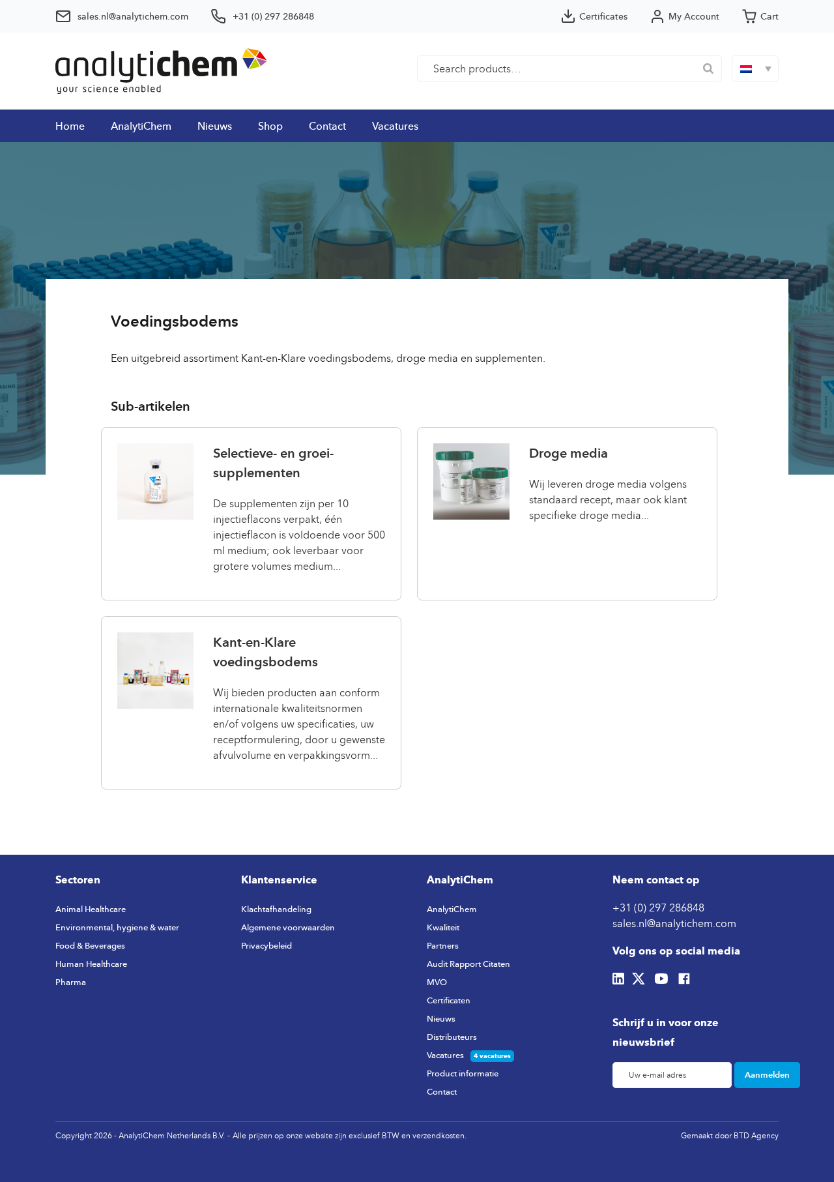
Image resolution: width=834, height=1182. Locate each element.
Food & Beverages (90, 945)
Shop (270, 125)
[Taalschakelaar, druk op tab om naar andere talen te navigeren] (755, 68)
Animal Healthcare (90, 909)
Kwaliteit (443, 927)
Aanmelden (767, 1074)
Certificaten (448, 1000)
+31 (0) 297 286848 (658, 907)
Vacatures (395, 125)
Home (70, 125)
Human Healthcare (91, 963)
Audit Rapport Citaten (468, 963)
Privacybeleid (266, 945)
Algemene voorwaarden (288, 927)
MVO (437, 982)
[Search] (708, 68)
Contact (327, 125)
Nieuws (214, 125)
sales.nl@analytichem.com (674, 923)
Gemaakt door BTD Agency (730, 1135)
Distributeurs (452, 1036)
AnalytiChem (141, 125)
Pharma (70, 982)
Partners (443, 945)
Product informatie (462, 1073)
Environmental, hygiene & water (117, 927)
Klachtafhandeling (276, 909)
